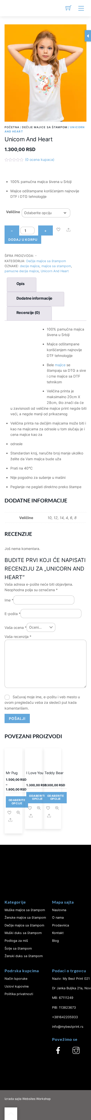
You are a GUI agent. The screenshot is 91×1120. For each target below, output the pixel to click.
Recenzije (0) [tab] (28, 312)
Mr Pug (12, 773)
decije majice (29, 266)
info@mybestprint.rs (67, 1027)
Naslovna (59, 910)
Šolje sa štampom (18, 948)
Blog (55, 941)
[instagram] (76, 1050)
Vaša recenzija (18, 636)
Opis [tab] (20, 284)
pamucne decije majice (22, 271)
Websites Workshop (36, 1099)
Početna (12, 127)
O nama (58, 917)
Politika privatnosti (19, 994)
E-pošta (12, 614)
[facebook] (58, 1050)
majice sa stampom (56, 266)
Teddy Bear (53, 773)
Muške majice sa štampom (25, 910)
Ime (9, 600)
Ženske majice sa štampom (25, 917)
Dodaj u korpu (22, 240)
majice (60, 365)
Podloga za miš (16, 941)
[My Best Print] (11, 8)
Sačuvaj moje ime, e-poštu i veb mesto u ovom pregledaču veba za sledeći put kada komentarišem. (42, 702)
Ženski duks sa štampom (24, 956)
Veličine (13, 212)
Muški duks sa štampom (23, 933)
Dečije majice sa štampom (45, 127)
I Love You (34, 773)
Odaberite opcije (17, 802)
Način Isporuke (16, 979)
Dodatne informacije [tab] (34, 298)
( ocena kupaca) (39, 159)
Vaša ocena (16, 627)
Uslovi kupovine (17, 986)
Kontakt (58, 933)
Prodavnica (60, 925)
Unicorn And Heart (55, 271)
